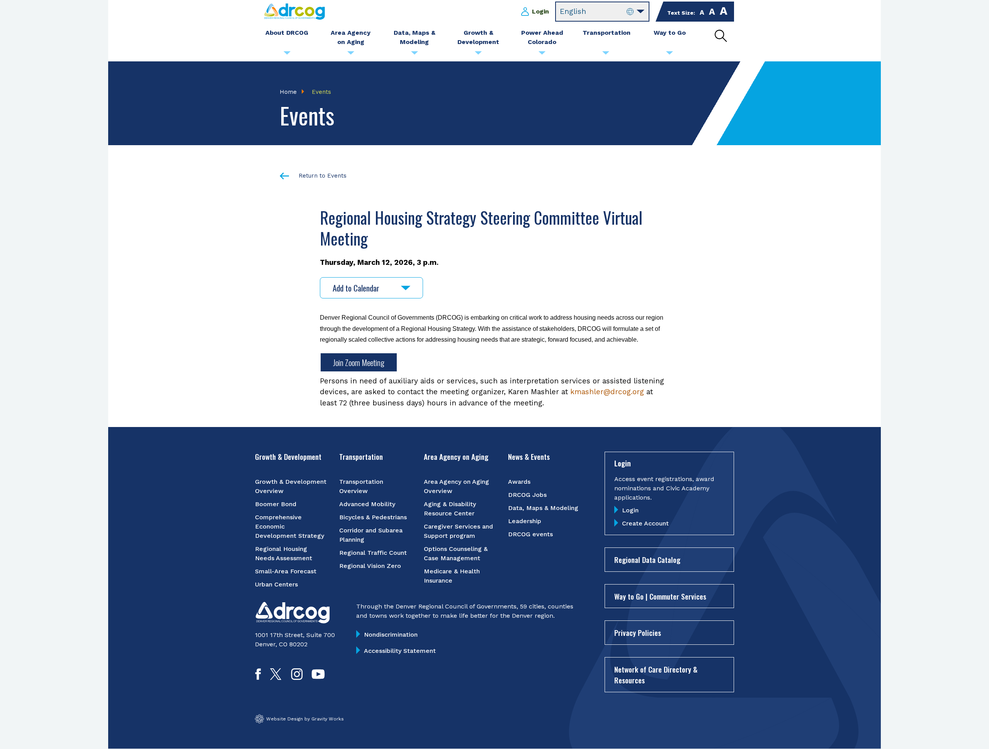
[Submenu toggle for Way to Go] (669, 54)
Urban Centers (276, 584)
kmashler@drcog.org (607, 391)
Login (540, 11)
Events (321, 91)
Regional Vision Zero (370, 565)
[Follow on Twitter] (275, 677)
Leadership (524, 521)
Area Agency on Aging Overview (456, 486)
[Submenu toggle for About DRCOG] (287, 54)
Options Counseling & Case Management (456, 553)
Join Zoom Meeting (358, 362)
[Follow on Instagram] (297, 677)
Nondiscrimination (391, 634)
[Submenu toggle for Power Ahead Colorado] (542, 54)
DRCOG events (530, 534)
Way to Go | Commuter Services (660, 596)
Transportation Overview (361, 486)
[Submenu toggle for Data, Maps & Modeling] (414, 54)
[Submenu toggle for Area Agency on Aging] (350, 54)
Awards (519, 481)
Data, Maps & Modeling (543, 508)
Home (288, 91)
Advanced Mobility (367, 504)
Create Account (645, 523)
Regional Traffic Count (373, 552)
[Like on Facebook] (258, 677)
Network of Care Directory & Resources (655, 675)
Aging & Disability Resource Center (450, 508)
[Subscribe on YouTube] (318, 677)
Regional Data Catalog (647, 559)
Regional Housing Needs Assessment (283, 553)
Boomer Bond (275, 504)
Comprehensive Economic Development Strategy (289, 526)
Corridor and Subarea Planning (371, 535)
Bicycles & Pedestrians (373, 517)
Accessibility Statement (400, 650)
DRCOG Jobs (527, 494)
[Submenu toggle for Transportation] (605, 54)
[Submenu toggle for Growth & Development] (478, 54)
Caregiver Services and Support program (458, 531)
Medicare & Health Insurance (452, 576)
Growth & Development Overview (290, 486)
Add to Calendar (356, 288)
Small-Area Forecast (285, 571)
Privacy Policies (637, 632)
